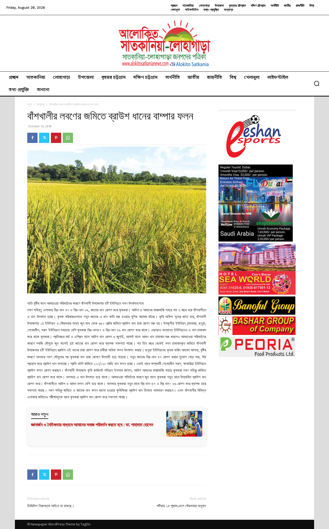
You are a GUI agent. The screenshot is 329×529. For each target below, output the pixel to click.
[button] (316, 83)
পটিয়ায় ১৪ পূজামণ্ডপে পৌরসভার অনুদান (181, 506)
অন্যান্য (40, 104)
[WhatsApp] (68, 138)
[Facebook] (32, 138)
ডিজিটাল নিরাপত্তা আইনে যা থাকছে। (50, 506)
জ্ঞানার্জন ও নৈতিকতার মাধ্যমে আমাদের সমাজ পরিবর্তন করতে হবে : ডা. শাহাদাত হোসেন (92, 424)
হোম (29, 104)
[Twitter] (44, 138)
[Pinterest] (56, 138)
